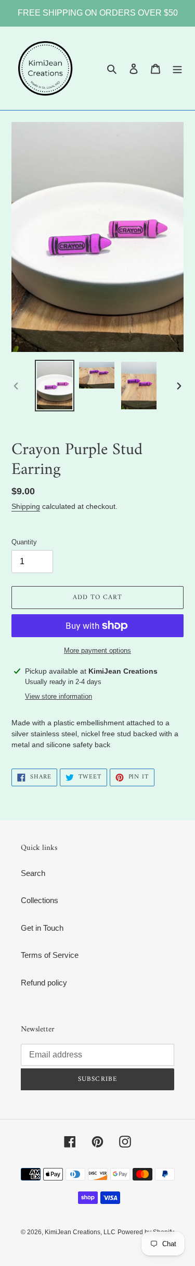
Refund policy (44, 982)
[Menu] (177, 68)
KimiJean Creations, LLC (80, 1232)
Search (33, 873)
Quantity (24, 542)
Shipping (25, 506)
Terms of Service (50, 955)
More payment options (97, 650)
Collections (39, 900)
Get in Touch (42, 927)
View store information (58, 696)
